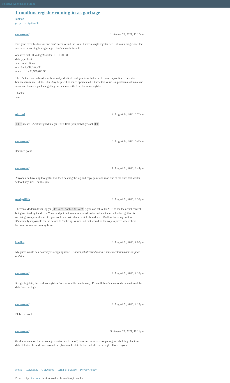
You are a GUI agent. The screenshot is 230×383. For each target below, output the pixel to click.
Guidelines (48, 369)
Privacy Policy (88, 369)
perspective (21, 23)
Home (18, 369)
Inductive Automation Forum (18, 3)
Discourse (35, 378)
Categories (32, 369)
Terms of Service (67, 369)
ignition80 (33, 23)
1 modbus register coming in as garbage (57, 12)
